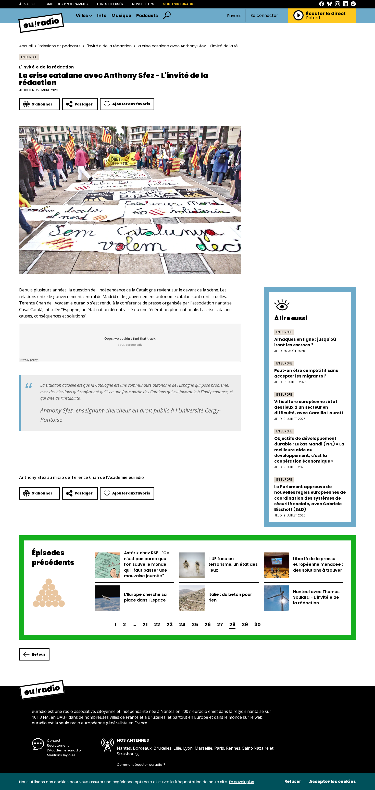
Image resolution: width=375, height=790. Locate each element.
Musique (121, 16)
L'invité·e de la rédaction (109, 46)
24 (182, 624)
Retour (38, 654)
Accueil (26, 46)
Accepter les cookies (332, 782)
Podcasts (147, 16)
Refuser (292, 782)
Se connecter (264, 16)
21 (145, 624)
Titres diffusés (110, 4)
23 (170, 624)
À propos (27, 4)
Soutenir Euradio (179, 4)
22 (157, 624)
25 (195, 624)
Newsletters (143, 4)
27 (220, 624)
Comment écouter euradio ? (141, 764)
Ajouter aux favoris (131, 104)
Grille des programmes (66, 4)
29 (245, 624)
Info (101, 16)
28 (232, 624)
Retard (313, 18)
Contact (53, 740)
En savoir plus (241, 782)
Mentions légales (61, 755)
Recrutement (58, 745)
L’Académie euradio (64, 750)
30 (257, 624)
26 (208, 624)
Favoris (234, 16)
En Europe (29, 57)
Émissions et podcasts (59, 46)
